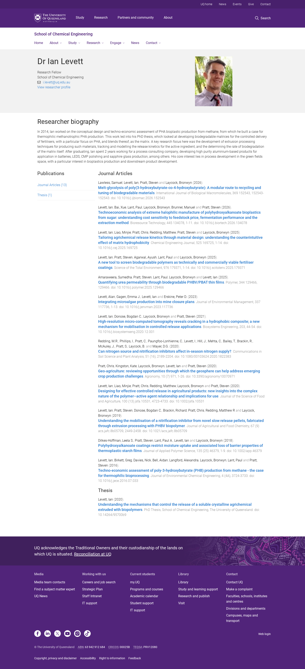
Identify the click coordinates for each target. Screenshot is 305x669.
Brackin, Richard (175, 410)
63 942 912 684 (95, 647)
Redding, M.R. (108, 341)
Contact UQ (234, 582)
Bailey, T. (229, 341)
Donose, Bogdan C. (128, 316)
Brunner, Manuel (183, 207)
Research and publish (194, 596)
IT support (89, 603)
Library (183, 582)
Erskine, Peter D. (175, 297)
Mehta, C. (215, 341)
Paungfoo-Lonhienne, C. (165, 341)
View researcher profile (53, 87)
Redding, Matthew (163, 232)
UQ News (41, 596)
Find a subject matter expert (54, 589)
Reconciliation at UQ (92, 554)
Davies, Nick (142, 460)
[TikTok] (87, 634)
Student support (142, 603)
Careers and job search (99, 582)
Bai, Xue (120, 207)
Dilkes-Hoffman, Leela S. (115, 440)
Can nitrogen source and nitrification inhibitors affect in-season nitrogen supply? (164, 351)
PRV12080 (150, 647)
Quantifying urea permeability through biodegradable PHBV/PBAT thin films (161, 282)
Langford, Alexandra (184, 460)
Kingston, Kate (126, 366)
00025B (125, 647)
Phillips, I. (127, 341)
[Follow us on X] (57, 634)
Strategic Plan (92, 589)
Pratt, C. (140, 341)
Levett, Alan (106, 297)
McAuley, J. (106, 346)
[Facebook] (37, 634)
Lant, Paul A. (164, 440)
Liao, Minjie (122, 232)
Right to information (112, 658)
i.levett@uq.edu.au (56, 82)
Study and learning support (198, 589)
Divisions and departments (245, 609)
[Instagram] (77, 634)
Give (251, 4)
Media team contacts (49, 582)
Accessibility (88, 658)
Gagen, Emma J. (128, 297)
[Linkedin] (47, 634)
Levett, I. (190, 341)
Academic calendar (144, 596)
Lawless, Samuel (110, 183)
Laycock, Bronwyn (179, 183)
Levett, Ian (131, 183)
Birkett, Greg (123, 460)
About (168, 17)
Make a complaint (239, 589)
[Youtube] (67, 634)
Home (38, 43)
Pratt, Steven (149, 183)
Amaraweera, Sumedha (115, 277)
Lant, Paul (135, 207)
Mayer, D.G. (160, 346)
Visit (181, 603)
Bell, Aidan (160, 460)
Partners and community (136, 17)
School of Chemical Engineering (63, 34)
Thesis (44, 195)
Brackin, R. (245, 341)
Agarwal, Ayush (145, 257)
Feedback (134, 658)
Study (80, 17)
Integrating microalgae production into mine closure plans (146, 302)
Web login (264, 634)
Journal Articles (52, 185)
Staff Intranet (92, 596)
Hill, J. (202, 341)
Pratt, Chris (140, 232)
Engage (115, 43)
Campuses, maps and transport (242, 618)
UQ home (206, 4)
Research (101, 17)
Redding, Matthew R (220, 410)
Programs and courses (146, 589)
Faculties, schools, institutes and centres (246, 598)
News (222, 4)
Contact (265, 4)
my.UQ (135, 582)
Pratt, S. (121, 346)
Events (237, 4)
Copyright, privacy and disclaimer (55, 658)
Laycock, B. (137, 346)
